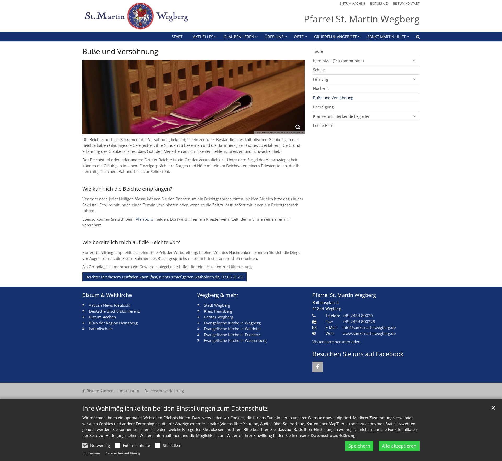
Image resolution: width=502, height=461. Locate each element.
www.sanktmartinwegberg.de (369, 333)
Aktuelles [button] (203, 36)
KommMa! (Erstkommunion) (338, 60)
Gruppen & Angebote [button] (335, 36)
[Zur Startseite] (135, 16)
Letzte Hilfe (323, 125)
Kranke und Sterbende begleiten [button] (341, 116)
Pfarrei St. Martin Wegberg (344, 295)
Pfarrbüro (144, 219)
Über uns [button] (274, 36)
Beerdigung (323, 106)
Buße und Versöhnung (120, 51)
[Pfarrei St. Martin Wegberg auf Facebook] (317, 367)
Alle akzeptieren (399, 446)
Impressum (91, 453)
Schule (319, 69)
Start (177, 36)
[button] (414, 37)
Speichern (359, 446)
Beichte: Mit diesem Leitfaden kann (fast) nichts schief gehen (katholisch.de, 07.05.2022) (164, 276)
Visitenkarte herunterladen (336, 341)
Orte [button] (299, 36)
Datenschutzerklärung (333, 435)
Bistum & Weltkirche (107, 295)
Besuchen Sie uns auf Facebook (358, 354)
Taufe (318, 51)
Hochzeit (321, 88)
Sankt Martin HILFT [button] (386, 36)
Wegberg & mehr (217, 295)
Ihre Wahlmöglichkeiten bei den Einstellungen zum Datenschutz (175, 408)
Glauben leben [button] (239, 36)
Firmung (320, 79)
